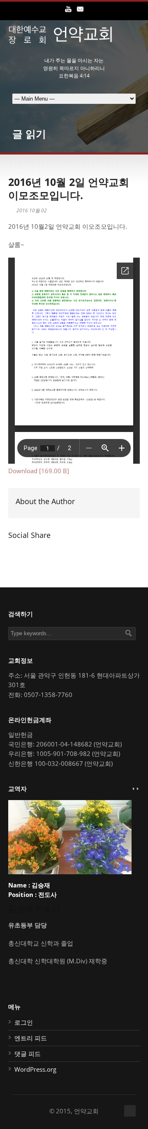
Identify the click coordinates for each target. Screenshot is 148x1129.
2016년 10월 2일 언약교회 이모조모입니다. (68, 188)
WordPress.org (35, 1069)
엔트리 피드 (30, 1038)
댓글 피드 (27, 1053)
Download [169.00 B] (38, 471)
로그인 (23, 1022)
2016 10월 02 (31, 210)
